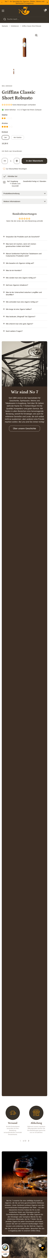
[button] (44, 10)
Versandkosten (17, 151)
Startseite (5, 26)
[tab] (15, 184)
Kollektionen (15, 26)
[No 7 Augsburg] (23, 11)
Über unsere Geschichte (24, 428)
